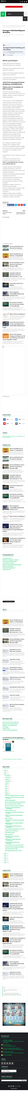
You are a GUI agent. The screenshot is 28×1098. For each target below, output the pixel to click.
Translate (12, 1073)
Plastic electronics (9, 834)
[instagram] (26, 1)
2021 (5, 857)
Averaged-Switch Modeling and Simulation (13, 83)
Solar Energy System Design (11, 848)
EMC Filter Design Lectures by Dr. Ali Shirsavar (12, 759)
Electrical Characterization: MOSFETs (13, 803)
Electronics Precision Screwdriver (10, 723)
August (7, 783)
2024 (5, 774)
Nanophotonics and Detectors (11, 830)
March (6, 792)
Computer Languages (8, 1040)
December (7, 775)
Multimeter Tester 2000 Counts (10, 725)
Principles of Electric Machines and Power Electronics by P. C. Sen (16, 274)
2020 (5, 858)
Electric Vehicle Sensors (10, 810)
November (7, 777)
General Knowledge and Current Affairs (12, 1048)
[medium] (15, 1086)
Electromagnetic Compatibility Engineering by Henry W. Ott (17, 294)
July (6, 784)
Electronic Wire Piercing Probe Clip (10, 722)
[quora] (17, 1086)
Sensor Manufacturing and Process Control (14, 829)
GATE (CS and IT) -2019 (8, 1051)
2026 (5, 770)
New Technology (6, 1044)
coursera (8, 25)
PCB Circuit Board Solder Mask (9, 561)
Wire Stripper (6, 727)
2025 (5, 772)
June (6, 786)
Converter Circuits (15, 695)
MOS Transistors (9, 818)
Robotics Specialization (10, 800)
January (7, 793)
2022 (5, 855)
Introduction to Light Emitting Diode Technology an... (13, 840)
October (7, 779)
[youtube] (24, 1)
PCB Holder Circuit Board (8, 563)
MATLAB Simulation (7, 1055)
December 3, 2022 (15, 994)
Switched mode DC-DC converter (18, 25)
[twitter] (22, 1)
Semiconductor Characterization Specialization (12, 843)
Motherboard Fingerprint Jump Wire (11, 559)
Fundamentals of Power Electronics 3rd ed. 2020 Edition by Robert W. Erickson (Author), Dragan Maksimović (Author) (13, 528)
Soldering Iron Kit (6, 569)
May (6, 788)
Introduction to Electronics (17, 687)
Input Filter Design (15, 659)
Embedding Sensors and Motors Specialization (12, 837)
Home (4, 25)
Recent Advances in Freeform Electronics (14, 845)
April (6, 790)
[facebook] (20, 1)
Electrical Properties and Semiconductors (14, 805)
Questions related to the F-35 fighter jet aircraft (13, 1049)
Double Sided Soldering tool (9, 567)
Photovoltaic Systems (10, 832)
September (7, 781)
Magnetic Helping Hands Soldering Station (12, 564)
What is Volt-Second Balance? (17, 314)
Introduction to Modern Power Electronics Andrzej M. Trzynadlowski (17, 304)
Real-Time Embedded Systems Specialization (15, 802)
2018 (5, 862)
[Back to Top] (19, 1086)
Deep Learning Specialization (9, 1046)
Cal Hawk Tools (6, 728)
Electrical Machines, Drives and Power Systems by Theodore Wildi (17, 264)
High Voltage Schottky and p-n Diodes (13, 850)
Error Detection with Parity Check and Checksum (13, 1052)
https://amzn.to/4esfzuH (8, 566)
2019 (5, 860)
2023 (5, 853)
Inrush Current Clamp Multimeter (10, 730)
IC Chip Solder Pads (7, 558)
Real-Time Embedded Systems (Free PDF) (14, 795)
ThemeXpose (14, 1088)
